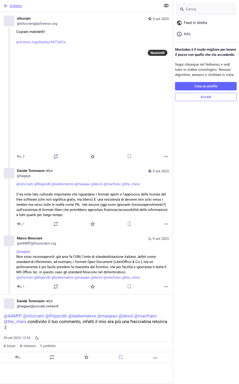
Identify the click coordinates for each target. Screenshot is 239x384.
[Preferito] (92, 156)
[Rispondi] (17, 357)
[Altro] (166, 156)
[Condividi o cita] (56, 156)
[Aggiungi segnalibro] (129, 156)
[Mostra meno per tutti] (166, 5)
